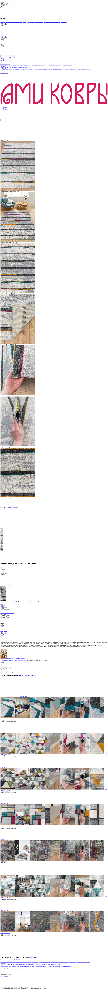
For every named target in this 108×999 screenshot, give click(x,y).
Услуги (2, 965)
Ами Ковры (20, 987)
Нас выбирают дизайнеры (32, 69)
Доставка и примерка (5, 64)
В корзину (2, 574)
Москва (2, 67)
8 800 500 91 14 (3, 23)
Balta (1, 604)
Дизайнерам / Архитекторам (37, 71)
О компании (3, 69)
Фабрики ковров (9, 69)
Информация (3, 68)
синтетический (10, 613)
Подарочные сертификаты (6, 62)
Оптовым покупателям (26, 71)
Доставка (24, 22)
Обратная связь (46, 71)
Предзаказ (44, 22)
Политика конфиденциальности (83, 69)
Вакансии (52, 71)
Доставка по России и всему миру (7, 19)
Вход (1, 25)
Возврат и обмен (38, 22)
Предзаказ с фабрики (38, 65)
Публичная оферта (72, 69)
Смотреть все (31, 675)
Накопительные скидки (55, 22)
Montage (2, 606)
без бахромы (3, 635)
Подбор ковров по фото (5, 22)
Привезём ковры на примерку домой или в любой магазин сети (14, 660)
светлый (5, 631)
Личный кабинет (4, 73)
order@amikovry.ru (4, 976)
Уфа (19, 67)
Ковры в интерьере (43, 69)
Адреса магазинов (4, 967)
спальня (6, 637)
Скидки (2, 61)
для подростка (12, 637)
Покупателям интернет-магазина (14, 71)
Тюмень (21, 67)
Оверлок (48, 22)
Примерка (29, 22)
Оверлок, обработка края (28, 65)
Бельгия (2, 610)
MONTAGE (23, 675)
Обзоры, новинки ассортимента (20, 69)
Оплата (32, 22)
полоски (2, 628)
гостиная (2, 637)
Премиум (2, 59)
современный (3, 626)
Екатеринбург (15, 67)
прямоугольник (3, 633)
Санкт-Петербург (7, 67)
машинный (2, 619)
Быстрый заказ (3, 573)
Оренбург (25, 67)
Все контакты (63, 22)
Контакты (2, 70)
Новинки (2, 60)
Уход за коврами (64, 69)
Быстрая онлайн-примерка (16, 22)
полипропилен (3, 613)
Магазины (2, 66)
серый (1, 631)
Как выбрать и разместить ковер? (54, 69)
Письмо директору (58, 71)
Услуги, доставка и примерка (6, 20)
